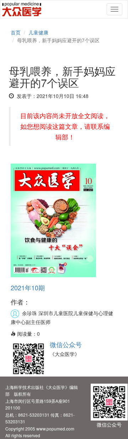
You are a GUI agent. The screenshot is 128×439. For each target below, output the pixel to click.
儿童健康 (38, 32)
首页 (16, 32)
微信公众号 (66, 344)
